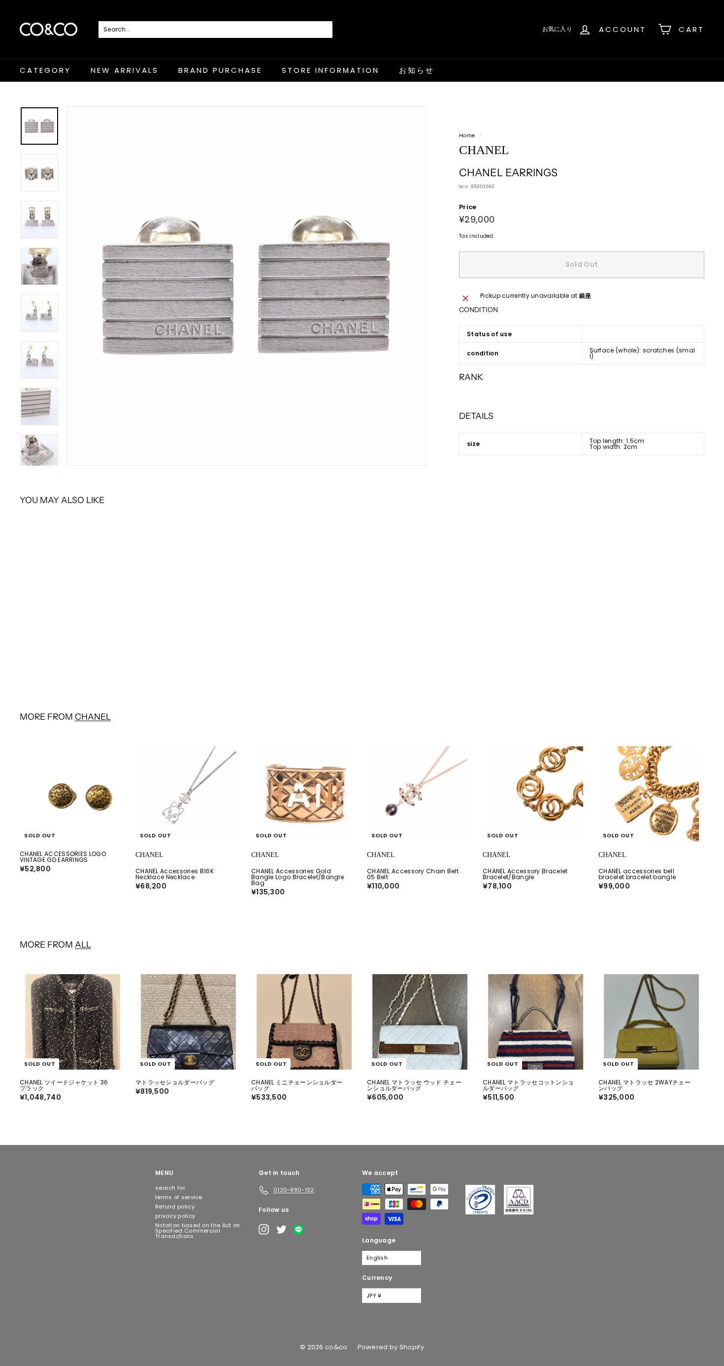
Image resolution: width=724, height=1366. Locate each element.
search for (170, 1188)
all (83, 944)
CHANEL (93, 716)
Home (467, 135)
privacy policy (175, 1216)
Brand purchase (220, 70)
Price (468, 207)
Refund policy (175, 1206)
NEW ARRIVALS (125, 70)
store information (330, 70)
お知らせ (416, 70)
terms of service (178, 1197)
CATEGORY (45, 70)
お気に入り (557, 29)
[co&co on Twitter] (281, 1229)
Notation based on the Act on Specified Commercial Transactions (197, 1230)
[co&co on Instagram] (264, 1229)
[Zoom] (246, 286)
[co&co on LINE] (301, 1229)
